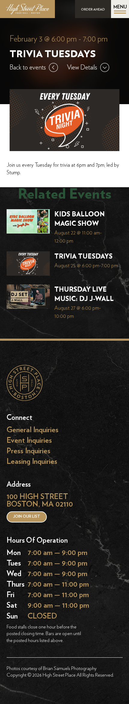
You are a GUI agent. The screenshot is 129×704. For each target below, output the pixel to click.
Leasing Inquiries (32, 461)
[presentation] (28, 222)
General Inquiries (32, 430)
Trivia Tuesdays (83, 256)
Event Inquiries (29, 440)
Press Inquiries (28, 451)
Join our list (26, 517)
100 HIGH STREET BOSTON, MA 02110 (40, 500)
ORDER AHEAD (93, 9)
